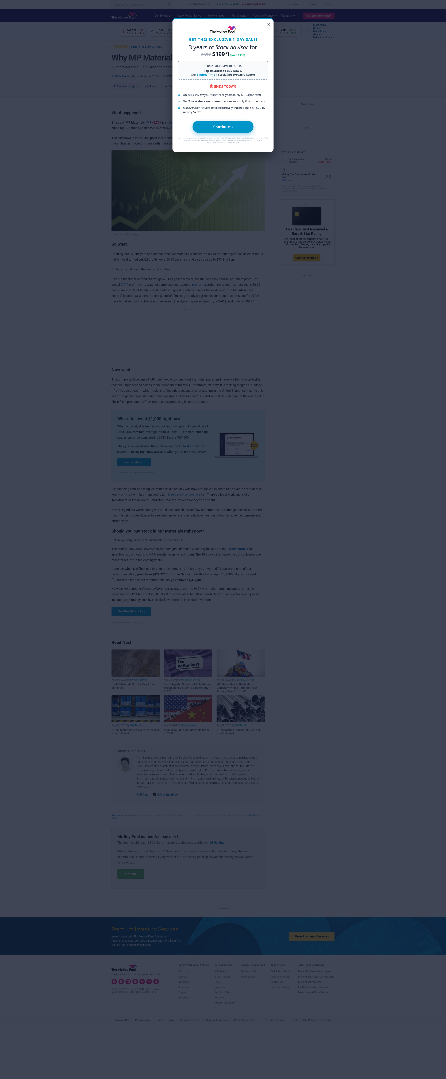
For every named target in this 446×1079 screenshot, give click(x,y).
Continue (223, 126)
